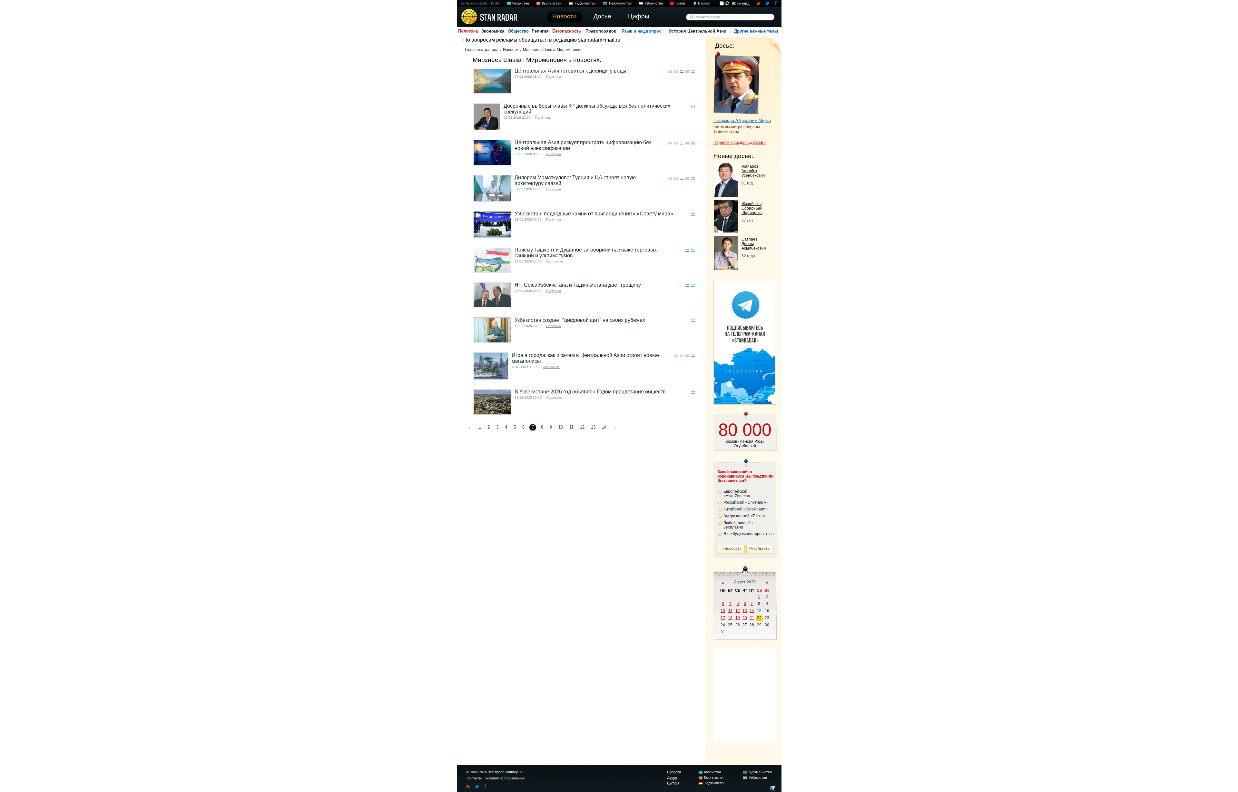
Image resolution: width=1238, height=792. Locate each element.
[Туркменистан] (687, 71)
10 (560, 427)
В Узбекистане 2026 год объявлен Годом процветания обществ (590, 391)
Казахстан (520, 3)
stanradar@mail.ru (599, 40)
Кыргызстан (551, 3)
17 (723, 618)
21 (752, 618)
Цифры (673, 783)
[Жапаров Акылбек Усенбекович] (726, 195)
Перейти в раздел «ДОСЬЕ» (739, 142)
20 (744, 618)
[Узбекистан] (693, 71)
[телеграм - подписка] (744, 402)
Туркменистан (620, 3)
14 (604, 427)
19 (737, 618)
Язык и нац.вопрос (641, 31)
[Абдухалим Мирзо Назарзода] (736, 83)
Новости (510, 49)
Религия (540, 31)
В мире (704, 3)
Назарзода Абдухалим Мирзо (742, 120)
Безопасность (566, 31)
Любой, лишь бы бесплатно (738, 525)
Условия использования (505, 778)
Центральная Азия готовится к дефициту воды (570, 71)
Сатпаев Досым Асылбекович (754, 244)
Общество (518, 31)
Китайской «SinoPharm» (745, 509)
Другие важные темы (756, 31)
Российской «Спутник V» (746, 502)
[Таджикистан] (681, 71)
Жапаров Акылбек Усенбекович (753, 171)
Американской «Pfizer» (744, 516)
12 (582, 427)
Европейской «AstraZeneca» (736, 493)
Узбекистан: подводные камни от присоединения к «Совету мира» (594, 213)
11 (571, 427)
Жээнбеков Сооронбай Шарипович (752, 208)
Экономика (492, 31)
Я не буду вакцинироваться (748, 533)
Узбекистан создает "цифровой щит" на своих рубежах (580, 320)
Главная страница (481, 49)
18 (730, 618)
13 (593, 427)
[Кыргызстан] (676, 71)
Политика (468, 31)
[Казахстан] (670, 71)
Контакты (474, 778)
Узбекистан (653, 3)
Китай (680, 3)
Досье (672, 777)
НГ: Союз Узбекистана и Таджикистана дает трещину (578, 285)
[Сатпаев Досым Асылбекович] (726, 268)
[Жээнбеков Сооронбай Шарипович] (726, 230)
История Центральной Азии (697, 31)
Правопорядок (600, 31)
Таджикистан (584, 3)
